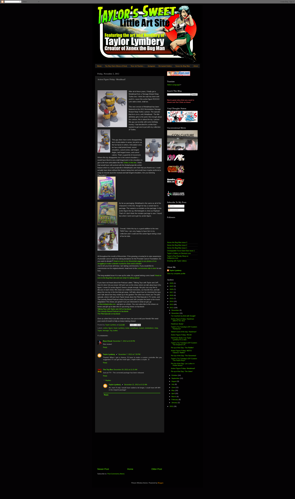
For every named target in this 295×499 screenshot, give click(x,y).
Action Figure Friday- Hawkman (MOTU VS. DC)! (182, 320)
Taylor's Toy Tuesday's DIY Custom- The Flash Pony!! (184, 359)
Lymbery (121, 328)
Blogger (160, 483)
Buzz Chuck (107, 341)
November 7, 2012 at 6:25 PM (124, 341)
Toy (111, 330)
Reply (105, 347)
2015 (172, 298)
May (173, 390)
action (105, 328)
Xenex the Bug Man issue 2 (177, 245)
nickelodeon (149, 328)
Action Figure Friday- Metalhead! (183, 368)
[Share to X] (135, 325)
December (175, 310)
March (174, 396)
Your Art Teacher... (137, 66)
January (174, 402)
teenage (106, 330)
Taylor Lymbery (109, 354)
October (174, 375)
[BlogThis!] (133, 325)
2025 (172, 283)
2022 (172, 286)
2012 (172, 307)
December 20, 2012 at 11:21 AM (125, 369)
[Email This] (131, 325)
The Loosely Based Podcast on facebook (112, 311)
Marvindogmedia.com (107, 304)
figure (111, 328)
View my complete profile (176, 273)
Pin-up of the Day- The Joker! (182, 371)
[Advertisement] (129, 450)
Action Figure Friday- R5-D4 (181, 335)
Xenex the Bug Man (182, 66)
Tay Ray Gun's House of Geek (116, 66)
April (173, 393)
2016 (172, 295)
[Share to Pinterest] (140, 325)
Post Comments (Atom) (115, 474)
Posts (172, 206)
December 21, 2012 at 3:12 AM (135, 384)
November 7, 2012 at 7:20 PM (129, 354)
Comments (174, 210)
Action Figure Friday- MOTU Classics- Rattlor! (181, 351)
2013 (172, 304)
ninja (156, 328)
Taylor (99, 330)
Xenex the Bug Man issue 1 (177, 248)
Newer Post (103, 469)
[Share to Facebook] (137, 325)
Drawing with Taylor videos (177, 261)
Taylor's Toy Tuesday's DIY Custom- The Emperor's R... (184, 344)
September (175, 378)
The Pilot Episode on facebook (108, 314)
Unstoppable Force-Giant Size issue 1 (181, 251)
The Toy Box (108, 369)
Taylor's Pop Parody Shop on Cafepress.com (177, 257)
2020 (172, 289)
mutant (141, 328)
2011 (172, 406)
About (195, 66)
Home (99, 66)
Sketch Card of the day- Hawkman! (183, 332)
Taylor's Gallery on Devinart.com (179, 253)
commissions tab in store (146, 268)
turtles (115, 330)
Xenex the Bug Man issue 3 (177, 242)
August (174, 381)
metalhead (134, 328)
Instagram (151, 66)
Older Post (156, 469)
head (115, 328)
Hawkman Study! (177, 324)
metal (127, 328)
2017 (172, 292)
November (175, 313)
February (175, 399)
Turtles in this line (129, 163)
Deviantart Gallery (165, 66)
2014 (172, 301)
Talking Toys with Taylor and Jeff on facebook (114, 309)
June (173, 387)
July (173, 384)
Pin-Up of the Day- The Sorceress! (183, 355)
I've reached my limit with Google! (183, 316)
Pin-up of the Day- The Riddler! (182, 348)
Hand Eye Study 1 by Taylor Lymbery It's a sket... (181, 339)
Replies (108, 380)
